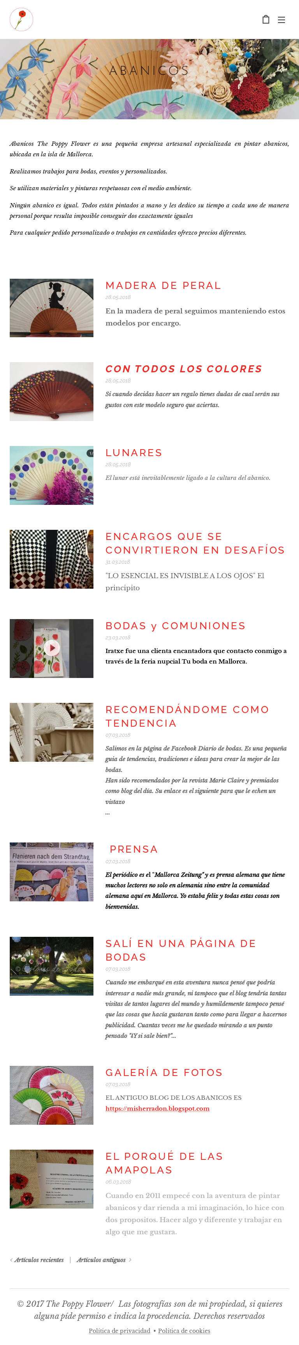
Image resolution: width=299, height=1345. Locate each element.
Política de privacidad (119, 1330)
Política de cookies (184, 1330)
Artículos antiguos (101, 1260)
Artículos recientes (39, 1260)
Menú (281, 19)
